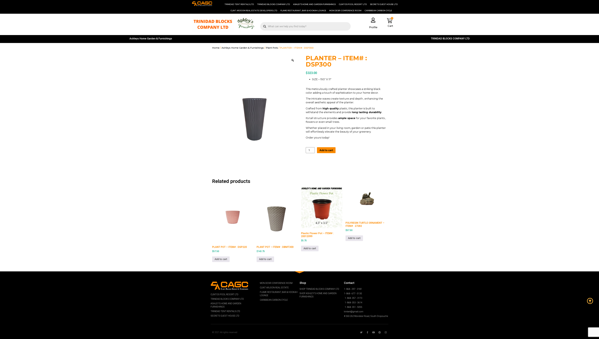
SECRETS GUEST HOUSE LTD (384, 4)
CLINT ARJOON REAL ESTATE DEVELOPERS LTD (253, 10)
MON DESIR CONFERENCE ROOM (345, 10)
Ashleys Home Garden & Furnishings (150, 38)
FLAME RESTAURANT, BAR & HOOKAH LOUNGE (303, 10)
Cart (390, 25)
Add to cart (326, 150)
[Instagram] (386, 332)
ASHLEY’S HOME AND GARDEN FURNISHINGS (314, 4)
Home (215, 47)
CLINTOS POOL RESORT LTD (353, 4)
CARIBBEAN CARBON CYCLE (378, 10)
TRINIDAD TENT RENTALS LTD (239, 4)
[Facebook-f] (367, 332)
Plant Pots (272, 47)
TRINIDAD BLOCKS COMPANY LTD (273, 4)
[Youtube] (373, 332)
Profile (373, 27)
